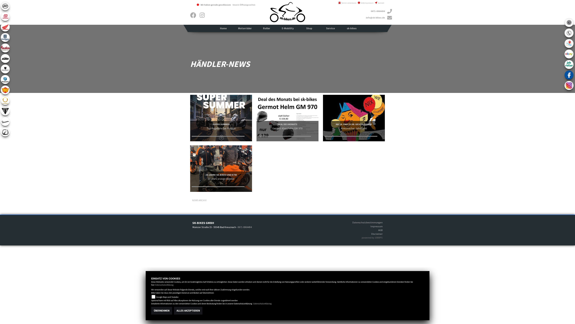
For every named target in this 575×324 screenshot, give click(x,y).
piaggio (5, 79)
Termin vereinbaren (348, 3)
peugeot (5, 69)
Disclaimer (377, 234)
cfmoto (5, 6)
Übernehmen (162, 310)
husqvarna (5, 37)
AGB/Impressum (366, 3)
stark (5, 100)
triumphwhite (5, 111)
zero (5, 132)
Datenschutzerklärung (164, 285)
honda (5, 27)
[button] (245, 28)
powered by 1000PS (372, 237)
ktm (5, 58)
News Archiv (199, 200)
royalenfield (5, 90)
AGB (380, 230)
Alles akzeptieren (188, 310)
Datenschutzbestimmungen (367, 222)
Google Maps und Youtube (167, 297)
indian (5, 48)
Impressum (376, 226)
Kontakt (380, 3)
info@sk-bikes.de (375, 17)
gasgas (5, 16)
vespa (5, 121)
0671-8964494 (378, 11)
